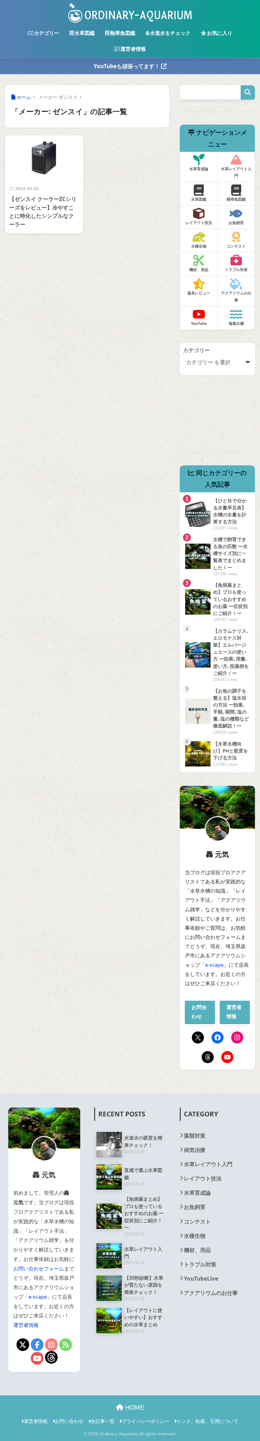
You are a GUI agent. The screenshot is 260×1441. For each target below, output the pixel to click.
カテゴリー (46, 32)
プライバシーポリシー (145, 1421)
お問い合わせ (69, 1421)
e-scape (214, 964)
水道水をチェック (170, 32)
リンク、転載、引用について (207, 1421)
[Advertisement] (217, 420)
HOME (133, 1407)
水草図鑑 (85, 32)
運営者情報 (133, 48)
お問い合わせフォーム (38, 1268)
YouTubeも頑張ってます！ (127, 66)
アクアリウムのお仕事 (211, 1292)
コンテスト (197, 1221)
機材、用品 (197, 1250)
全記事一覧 (102, 1421)
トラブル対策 (200, 1264)
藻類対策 (194, 1135)
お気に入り (219, 32)
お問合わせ (199, 1012)
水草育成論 (197, 1192)
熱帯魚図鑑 (122, 32)
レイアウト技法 (203, 1178)
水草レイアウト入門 (208, 1164)
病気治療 (194, 1149)
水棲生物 (194, 1235)
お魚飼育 (194, 1207)
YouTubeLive (201, 1278)
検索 (248, 92)
